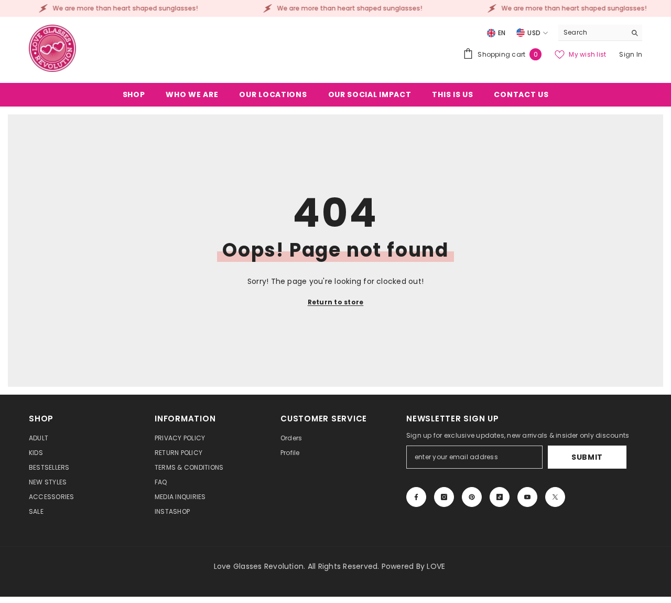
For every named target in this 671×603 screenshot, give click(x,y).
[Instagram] (444, 497)
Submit (587, 457)
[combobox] (592, 32)
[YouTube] (527, 497)
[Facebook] (416, 497)
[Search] (600, 33)
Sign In (630, 54)
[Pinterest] (472, 497)
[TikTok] (500, 497)
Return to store (336, 302)
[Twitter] (555, 497)
